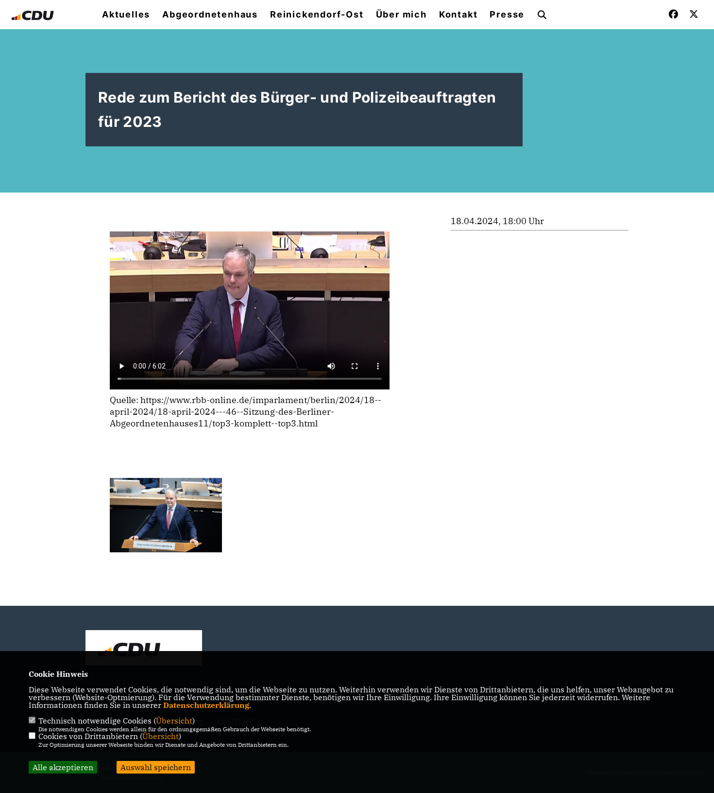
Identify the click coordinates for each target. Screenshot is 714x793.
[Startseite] (143, 649)
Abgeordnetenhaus (210, 14)
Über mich (401, 14)
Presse (507, 14)
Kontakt (458, 14)
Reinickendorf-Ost (317, 14)
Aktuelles (126, 14)
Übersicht (174, 720)
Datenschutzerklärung (206, 705)
